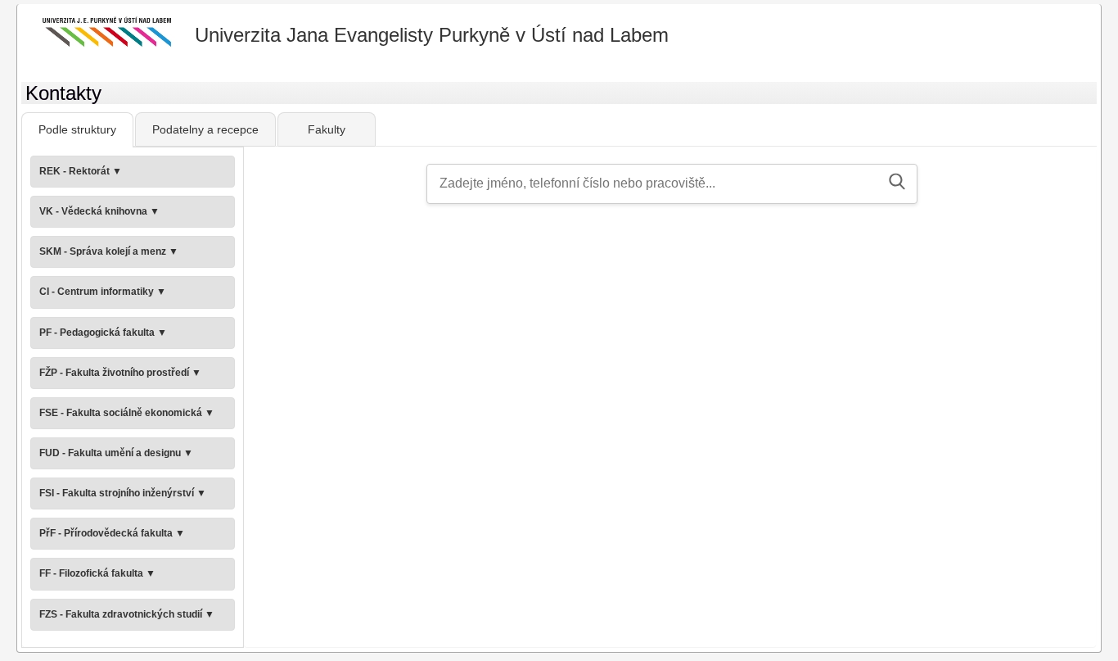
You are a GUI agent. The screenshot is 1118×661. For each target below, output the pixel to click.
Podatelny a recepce (205, 129)
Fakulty (326, 129)
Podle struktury (77, 129)
